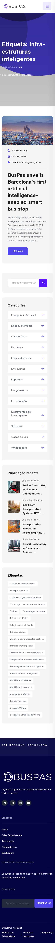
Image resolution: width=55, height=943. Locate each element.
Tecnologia (8, 841)
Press (38, 162)
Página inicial (8, 67)
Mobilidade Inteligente (20, 680)
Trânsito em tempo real (21, 646)
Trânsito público (18, 632)
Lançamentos (19, 390)
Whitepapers (19, 447)
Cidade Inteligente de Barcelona (25, 597)
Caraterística (19, 336)
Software (17, 426)
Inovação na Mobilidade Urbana (25, 715)
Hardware (17, 347)
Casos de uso (19, 437)
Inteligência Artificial (23, 315)
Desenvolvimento (22, 325)
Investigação (19, 401)
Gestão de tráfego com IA (22, 583)
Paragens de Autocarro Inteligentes (27, 659)
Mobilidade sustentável (21, 687)
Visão (5, 829)
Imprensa (17, 379)
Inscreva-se (44, 903)
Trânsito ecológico (19, 618)
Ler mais (18, 251)
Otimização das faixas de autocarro (27, 604)
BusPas (13, 611)
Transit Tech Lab (18, 701)
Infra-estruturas (21, 358)
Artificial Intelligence (23, 162)
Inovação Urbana (18, 708)
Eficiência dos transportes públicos (27, 639)
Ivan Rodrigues (36, 500)
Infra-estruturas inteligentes (23, 673)
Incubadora (8, 853)
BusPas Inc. (22, 150)
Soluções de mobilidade (21, 625)
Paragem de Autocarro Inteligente (26, 652)
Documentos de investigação (21, 413)
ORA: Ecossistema (12, 835)
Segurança (47, 932)
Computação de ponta (34, 611)
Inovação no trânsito (20, 694)
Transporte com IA (19, 590)
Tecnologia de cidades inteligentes (27, 666)
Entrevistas (18, 368)
